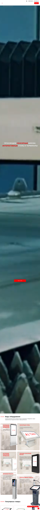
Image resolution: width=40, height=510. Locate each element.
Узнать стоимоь (20, 280)
